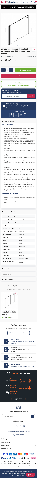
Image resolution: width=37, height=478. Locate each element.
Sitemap (25, 475)
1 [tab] (17, 45)
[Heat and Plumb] (9, 2)
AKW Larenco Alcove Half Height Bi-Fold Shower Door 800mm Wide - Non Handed (9, 311)
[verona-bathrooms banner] (18, 7)
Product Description (8, 121)
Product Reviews (7, 279)
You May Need (17, 76)
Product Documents (8, 269)
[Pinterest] (20, 425)
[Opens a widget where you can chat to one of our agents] (30, 475)
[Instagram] (24, 425)
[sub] (3, 70)
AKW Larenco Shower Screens (11, 11)
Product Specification (9, 212)
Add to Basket (26, 70)
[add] (11, 70)
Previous (4, 30)
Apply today (18, 399)
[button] (31, 2)
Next (33, 30)
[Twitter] (16, 425)
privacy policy (14, 420)
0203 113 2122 (19, 435)
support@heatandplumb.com (19, 431)
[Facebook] (13, 425)
